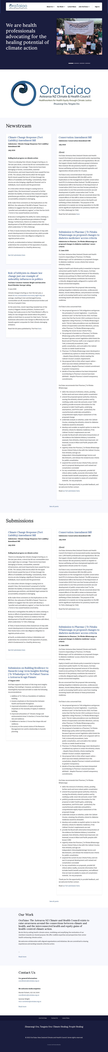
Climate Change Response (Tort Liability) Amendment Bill (25, 139)
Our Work (60, 7)
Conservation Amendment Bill (75, 137)
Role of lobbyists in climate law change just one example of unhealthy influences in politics (25, 276)
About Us (50, 7)
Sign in (97, 7)
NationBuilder (57, 1044)
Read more (22, 957)
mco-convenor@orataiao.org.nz (30, 1001)
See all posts (54, 506)
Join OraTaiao (83, 7)
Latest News (72, 7)
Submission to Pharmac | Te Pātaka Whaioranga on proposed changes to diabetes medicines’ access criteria (79, 235)
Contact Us (54, 1018)
